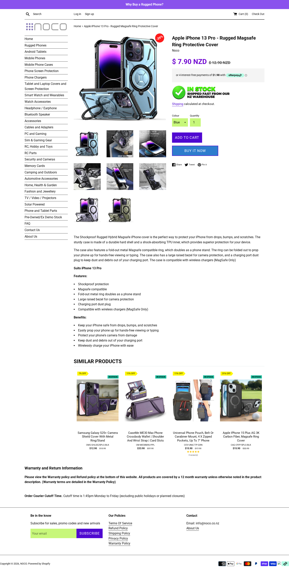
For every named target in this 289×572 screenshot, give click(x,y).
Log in (77, 14)
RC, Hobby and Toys (38, 146)
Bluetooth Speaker (37, 114)
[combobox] (52, 14)
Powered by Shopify (39, 563)
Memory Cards (35, 166)
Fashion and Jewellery (40, 191)
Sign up (89, 14)
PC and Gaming (35, 134)
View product (97, 404)
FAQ (27, 223)
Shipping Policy (119, 533)
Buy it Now (195, 151)
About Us (31, 236)
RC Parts (31, 153)
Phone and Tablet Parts (41, 211)
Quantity (194, 115)
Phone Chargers (36, 77)
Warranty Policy (119, 543)
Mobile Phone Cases (39, 65)
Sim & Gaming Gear (38, 140)
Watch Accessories (38, 102)
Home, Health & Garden (41, 185)
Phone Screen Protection (42, 71)
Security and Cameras (40, 159)
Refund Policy (118, 528)
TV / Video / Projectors (40, 198)
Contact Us (32, 230)
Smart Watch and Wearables (44, 95)
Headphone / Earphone (41, 108)
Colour (175, 115)
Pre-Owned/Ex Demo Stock (43, 217)
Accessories (33, 121)
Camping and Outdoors (41, 172)
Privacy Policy (118, 538)
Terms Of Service (120, 523)
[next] (260, 416)
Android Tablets (35, 52)
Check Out (258, 14)
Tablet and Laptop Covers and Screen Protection (45, 86)
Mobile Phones (35, 58)
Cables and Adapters (39, 127)
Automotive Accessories (41, 178)
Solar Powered (35, 204)
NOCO (23, 563)
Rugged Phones (35, 45)
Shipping (177, 104)
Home (29, 39)
